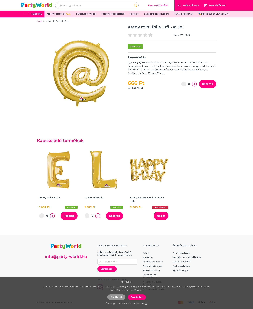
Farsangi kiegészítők (112, 14)
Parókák (134, 14)
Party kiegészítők (183, 14)
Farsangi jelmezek (86, 14)
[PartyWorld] (36, 5)
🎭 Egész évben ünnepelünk (213, 14)
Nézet (161, 215)
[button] (188, 5)
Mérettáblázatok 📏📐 (59, 14)
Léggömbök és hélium (156, 14)
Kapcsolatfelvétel (158, 5)
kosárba (207, 84)
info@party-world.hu (66, 256)
